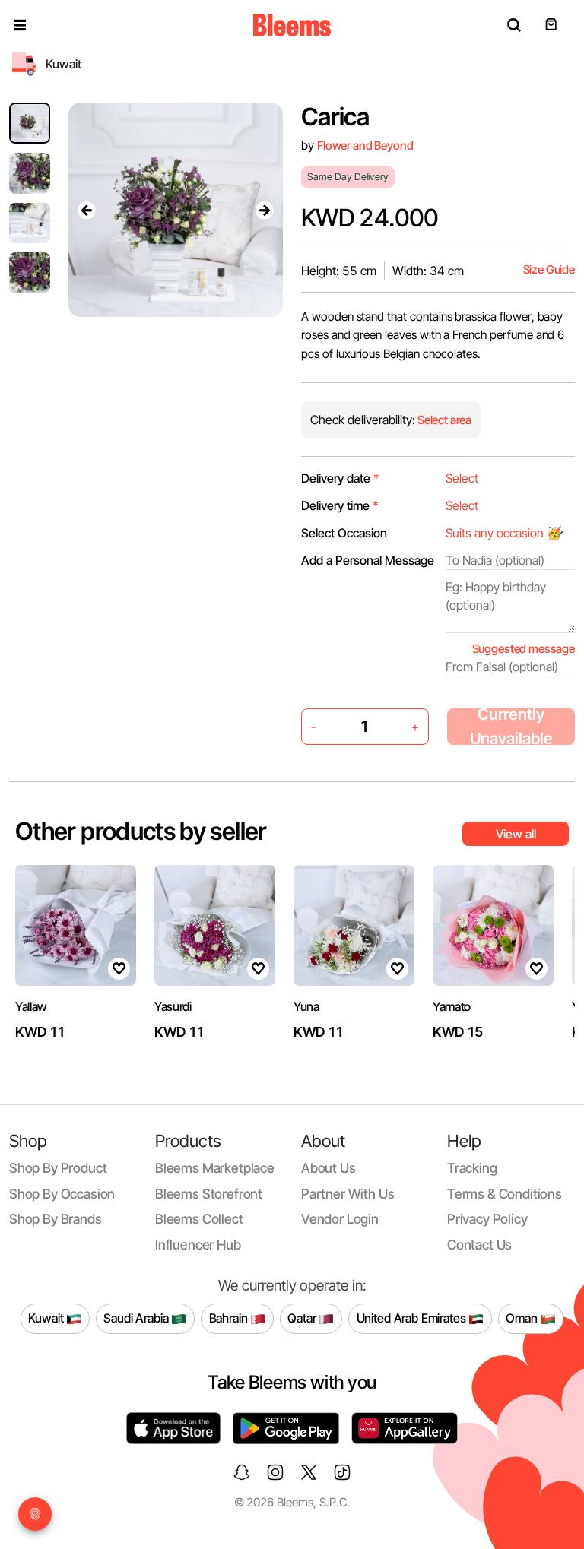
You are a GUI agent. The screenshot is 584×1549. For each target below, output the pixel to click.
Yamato (452, 1006)
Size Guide (549, 269)
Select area (443, 420)
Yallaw (31, 1006)
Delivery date (340, 478)
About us (328, 1168)
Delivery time (340, 505)
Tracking (472, 1168)
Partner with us (347, 1194)
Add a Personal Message (367, 560)
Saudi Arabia (137, 1318)
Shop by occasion (62, 1194)
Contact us (479, 1245)
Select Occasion (344, 532)
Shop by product (57, 1168)
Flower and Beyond (365, 145)
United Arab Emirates (413, 1318)
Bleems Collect (199, 1219)
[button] (19, 25)
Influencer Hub (198, 1245)
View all (516, 833)
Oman (523, 1318)
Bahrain (230, 1318)
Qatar (303, 1318)
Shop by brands (55, 1219)
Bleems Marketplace (215, 1168)
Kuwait (47, 1318)
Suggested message (523, 648)
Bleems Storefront (208, 1194)
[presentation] (87, 210)
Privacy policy (487, 1219)
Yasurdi (173, 1006)
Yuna (306, 1006)
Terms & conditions (504, 1194)
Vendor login (340, 1219)
